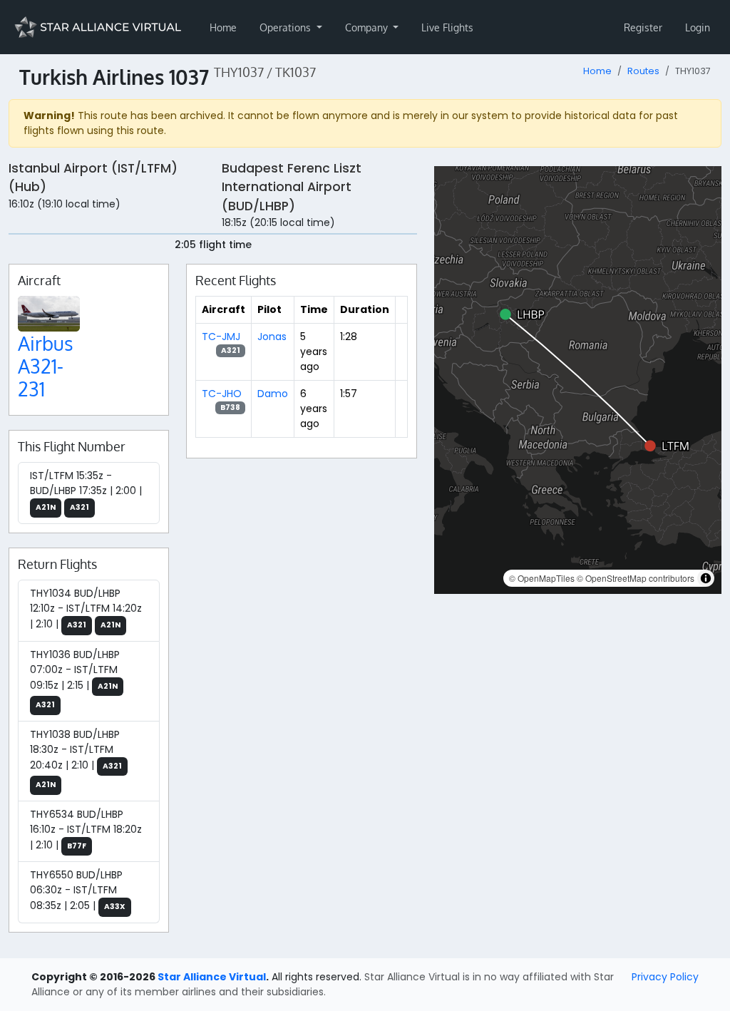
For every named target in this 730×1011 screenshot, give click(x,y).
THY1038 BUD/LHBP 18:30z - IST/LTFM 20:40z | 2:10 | (76, 759)
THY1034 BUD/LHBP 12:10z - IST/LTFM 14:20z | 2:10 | (86, 608)
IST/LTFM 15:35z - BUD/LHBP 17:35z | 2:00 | (86, 490)
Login (697, 27)
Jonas (272, 336)
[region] (577, 380)
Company (368, 27)
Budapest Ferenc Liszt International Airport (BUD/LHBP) (291, 187)
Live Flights (447, 27)
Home (223, 27)
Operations (286, 27)
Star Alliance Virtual (212, 977)
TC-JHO (222, 393)
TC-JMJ (221, 336)
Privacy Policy (665, 977)
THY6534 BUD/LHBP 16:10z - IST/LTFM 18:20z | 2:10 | (86, 829)
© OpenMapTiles (542, 578)
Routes (643, 71)
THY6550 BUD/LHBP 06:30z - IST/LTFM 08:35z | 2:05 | (77, 890)
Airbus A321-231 (45, 366)
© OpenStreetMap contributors (635, 578)
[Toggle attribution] (705, 578)
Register (643, 27)
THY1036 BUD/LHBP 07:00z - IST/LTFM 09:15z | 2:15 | (75, 679)
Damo (272, 393)
